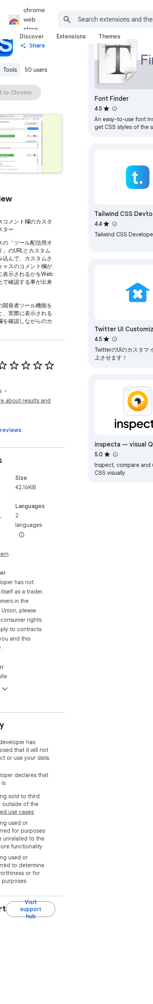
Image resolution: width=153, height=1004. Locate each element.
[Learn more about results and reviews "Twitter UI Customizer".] (114, 339)
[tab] (31, 36)
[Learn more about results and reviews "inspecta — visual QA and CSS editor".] (115, 454)
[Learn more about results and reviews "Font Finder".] (114, 108)
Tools (10, 69)
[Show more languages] (21, 535)
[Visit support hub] (30, 909)
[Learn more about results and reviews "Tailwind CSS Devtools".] (114, 223)
